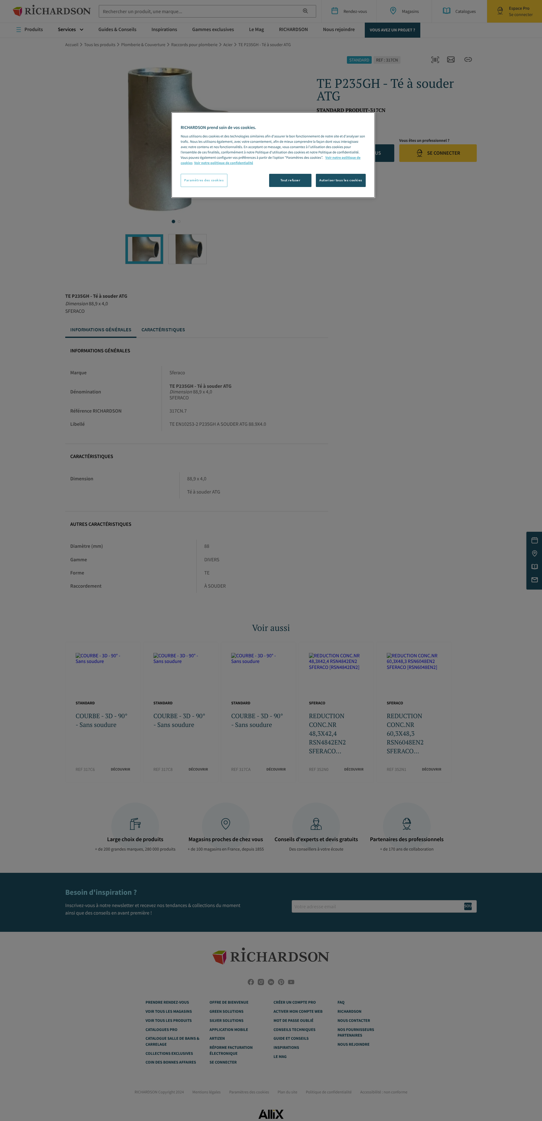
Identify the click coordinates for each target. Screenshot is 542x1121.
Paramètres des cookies (204, 180)
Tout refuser (290, 180)
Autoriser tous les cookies (340, 180)
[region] (273, 155)
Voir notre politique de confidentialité (223, 163)
